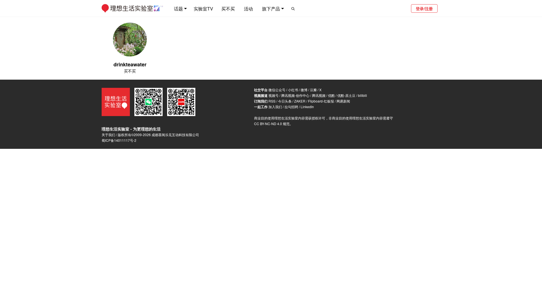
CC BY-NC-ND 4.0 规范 (272, 123)
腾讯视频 (318, 95)
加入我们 (275, 106)
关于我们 (108, 134)
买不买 (228, 8)
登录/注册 (424, 8)
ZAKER (299, 101)
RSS (272, 101)
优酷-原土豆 (346, 95)
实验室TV (203, 8)
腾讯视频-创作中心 (295, 95)
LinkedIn (307, 106)
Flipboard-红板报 (321, 101)
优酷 (331, 95)
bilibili (362, 95)
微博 (304, 89)
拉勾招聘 (291, 106)
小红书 (293, 89)
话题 (178, 8)
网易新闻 (343, 101)
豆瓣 (313, 89)
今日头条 (285, 101)
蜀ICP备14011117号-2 (119, 140)
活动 (248, 8)
